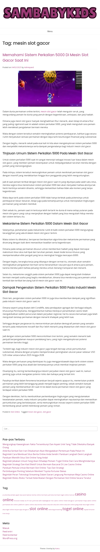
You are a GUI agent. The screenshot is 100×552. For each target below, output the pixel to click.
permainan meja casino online (85, 501)
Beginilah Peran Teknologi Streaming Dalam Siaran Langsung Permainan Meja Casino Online (48, 474)
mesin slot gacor (49, 111)
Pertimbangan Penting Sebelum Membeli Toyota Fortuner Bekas (34, 471)
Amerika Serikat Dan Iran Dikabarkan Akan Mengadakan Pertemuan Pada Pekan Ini (44, 450)
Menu (50, 31)
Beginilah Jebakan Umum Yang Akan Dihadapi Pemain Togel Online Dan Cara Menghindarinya (49, 461)
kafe (40, 501)
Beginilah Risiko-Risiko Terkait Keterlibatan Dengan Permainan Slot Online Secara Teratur (47, 478)
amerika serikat (9, 495)
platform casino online (26, 505)
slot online (39, 508)
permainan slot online (10, 505)
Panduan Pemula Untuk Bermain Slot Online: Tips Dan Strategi (33, 467)
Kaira (57, 548)
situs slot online (58, 505)
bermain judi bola (47, 495)
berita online (36, 495)
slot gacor (47, 412)
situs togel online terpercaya (12, 509)
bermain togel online (61, 495)
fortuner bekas (19, 501)
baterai (28, 495)
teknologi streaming (55, 509)
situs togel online (88, 505)
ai (3, 495)
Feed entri (7, 531)
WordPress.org (10, 538)
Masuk (6, 528)
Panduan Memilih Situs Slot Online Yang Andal (25, 457)
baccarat (23, 495)
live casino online (57, 501)
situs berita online (41, 505)
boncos (71, 495)
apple (17, 495)
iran (30, 501)
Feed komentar (10, 534)
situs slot (50, 505)
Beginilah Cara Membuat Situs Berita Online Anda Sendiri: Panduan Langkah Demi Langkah (47, 454)
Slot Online (15, 412)
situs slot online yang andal (73, 505)
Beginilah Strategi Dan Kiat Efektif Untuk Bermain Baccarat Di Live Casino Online (42, 464)
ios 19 (27, 501)
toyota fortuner (89, 509)
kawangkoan (46, 501)
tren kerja (6, 513)
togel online (73, 508)
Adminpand (29, 67)
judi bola (35, 501)
